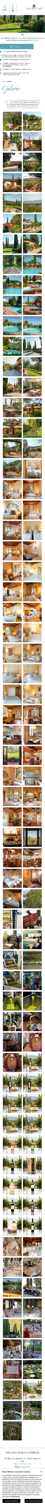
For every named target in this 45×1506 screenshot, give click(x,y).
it (12, 5)
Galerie (9, 81)
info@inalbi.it (25, 1467)
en (13, 7)
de (13, 11)
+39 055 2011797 (24, 1464)
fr (12, 9)
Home (4, 81)
